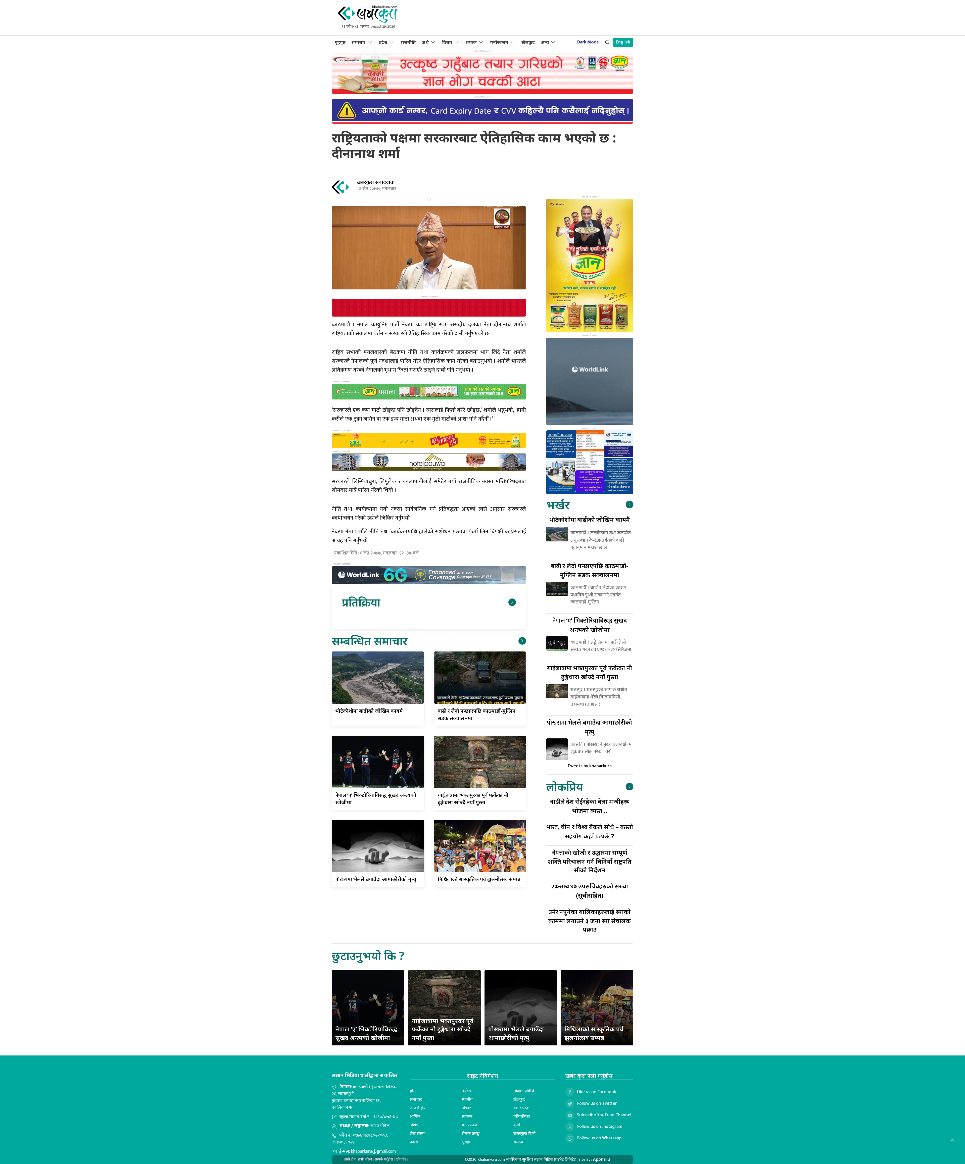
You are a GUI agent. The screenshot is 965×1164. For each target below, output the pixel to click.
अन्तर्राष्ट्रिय (418, 1107)
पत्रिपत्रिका (521, 1116)
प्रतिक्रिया (361, 602)
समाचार (358, 42)
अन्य (545, 42)
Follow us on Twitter (597, 1103)
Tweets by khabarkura (589, 766)
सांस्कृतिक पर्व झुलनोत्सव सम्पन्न (479, 879)
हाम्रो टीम (350, 1159)
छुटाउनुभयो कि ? (368, 955)
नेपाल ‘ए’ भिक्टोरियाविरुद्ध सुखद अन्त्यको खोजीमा (366, 1033)
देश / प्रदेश (521, 1107)
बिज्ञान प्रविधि (523, 1090)
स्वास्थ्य (467, 1116)
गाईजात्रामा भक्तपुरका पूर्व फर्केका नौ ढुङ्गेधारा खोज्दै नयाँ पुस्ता (442, 1029)
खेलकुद (528, 42)
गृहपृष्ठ (340, 42)
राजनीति (408, 42)
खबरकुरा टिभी (524, 1133)
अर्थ (425, 42)
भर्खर (557, 504)
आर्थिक (415, 1116)
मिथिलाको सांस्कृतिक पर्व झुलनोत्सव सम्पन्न (593, 1033)
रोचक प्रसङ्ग (470, 1133)
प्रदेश (383, 42)
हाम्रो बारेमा (365, 1159)
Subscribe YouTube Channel (604, 1115)
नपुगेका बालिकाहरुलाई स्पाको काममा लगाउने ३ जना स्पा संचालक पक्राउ (589, 920)
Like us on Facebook (596, 1091)
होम (413, 1090)
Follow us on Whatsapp (599, 1138)
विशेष (414, 1125)
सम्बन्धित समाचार (369, 640)
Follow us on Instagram (599, 1126)
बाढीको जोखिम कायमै (369, 710)
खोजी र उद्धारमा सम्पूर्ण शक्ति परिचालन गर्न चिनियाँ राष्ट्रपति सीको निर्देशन (590, 861)
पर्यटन (466, 1090)
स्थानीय (467, 1099)
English (623, 42)
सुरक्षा (466, 1142)
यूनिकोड (401, 1159)
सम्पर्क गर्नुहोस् (384, 1159)
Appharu (601, 1159)
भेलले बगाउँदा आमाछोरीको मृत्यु (375, 879)
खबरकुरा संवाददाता (376, 182)
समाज (471, 42)
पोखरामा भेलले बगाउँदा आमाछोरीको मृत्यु (516, 1033)
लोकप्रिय (564, 786)
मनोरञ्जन (499, 42)
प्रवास (414, 1142)
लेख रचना (417, 1133)
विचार (447, 42)
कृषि (516, 1125)
